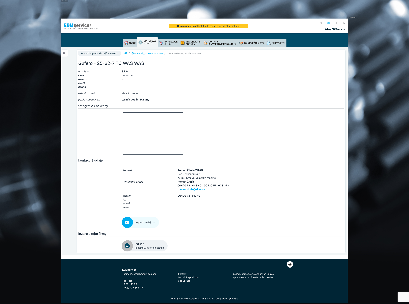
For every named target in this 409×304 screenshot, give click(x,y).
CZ (321, 23)
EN (343, 23)
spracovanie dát (241, 277)
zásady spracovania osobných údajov (253, 274)
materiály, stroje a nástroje (148, 53)
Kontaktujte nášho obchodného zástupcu (210, 26)
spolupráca (184, 280)
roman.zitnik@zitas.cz (191, 189)
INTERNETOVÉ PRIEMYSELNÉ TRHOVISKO (81, 28)
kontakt (182, 274)
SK (329, 23)
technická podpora (188, 277)
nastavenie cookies (262, 277)
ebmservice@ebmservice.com (139, 274)
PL (336, 23)
